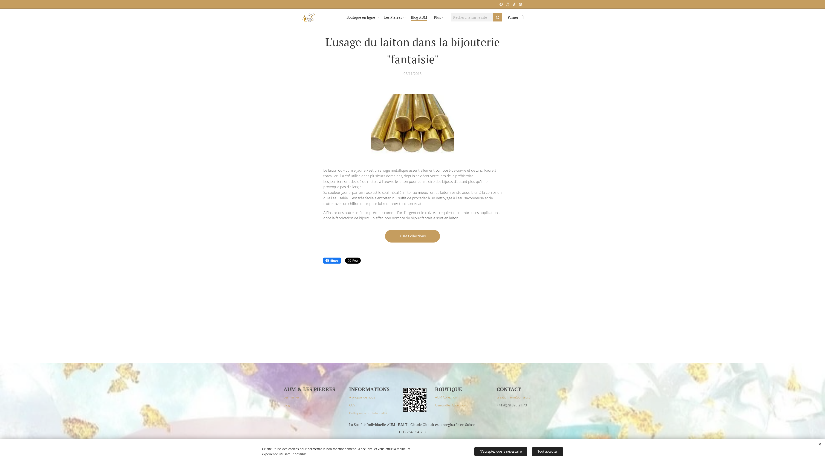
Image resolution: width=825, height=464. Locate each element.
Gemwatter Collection (450, 405)
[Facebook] (501, 4)
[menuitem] (363, 17)
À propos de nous (362, 397)
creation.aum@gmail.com (515, 397)
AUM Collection (446, 397)
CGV (352, 405)
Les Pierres (291, 397)
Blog (287, 405)
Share (334, 260)
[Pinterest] (520, 4)
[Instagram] (507, 4)
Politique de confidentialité (368, 413)
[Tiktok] (514, 4)
